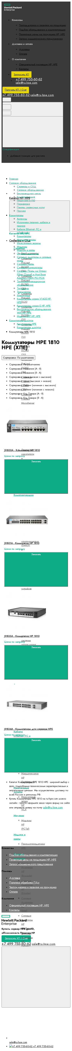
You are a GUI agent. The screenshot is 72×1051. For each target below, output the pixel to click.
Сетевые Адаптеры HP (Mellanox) (27, 922)
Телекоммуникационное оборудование (31, 283)
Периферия (23, 204)
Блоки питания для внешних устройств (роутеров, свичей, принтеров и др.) (27, 590)
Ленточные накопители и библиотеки (27, 456)
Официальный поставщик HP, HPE (38, 64)
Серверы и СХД (26, 186)
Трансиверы (24, 292)
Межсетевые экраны (29, 243)
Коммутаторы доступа (29, 327)
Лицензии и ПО (26, 200)
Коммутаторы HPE (26, 324)
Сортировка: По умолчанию (18, 357)
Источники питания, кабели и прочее (33, 224)
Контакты (24, 69)
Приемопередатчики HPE (33, 846)
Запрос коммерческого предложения (41, 39)
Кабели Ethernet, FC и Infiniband (29, 230)
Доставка (24, 49)
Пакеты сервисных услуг (31, 207)
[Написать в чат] (36, 977)
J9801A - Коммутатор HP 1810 (21, 543)
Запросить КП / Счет (16, 938)
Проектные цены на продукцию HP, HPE (42, 34)
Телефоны (23, 288)
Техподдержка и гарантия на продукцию (42, 25)
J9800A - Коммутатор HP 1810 (22, 450)
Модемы (19, 815)
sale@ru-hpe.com (26, 83)
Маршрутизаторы (26, 239)
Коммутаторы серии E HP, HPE (33, 306)
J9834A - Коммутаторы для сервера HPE (28, 729)
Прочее (21, 211)
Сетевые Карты (25, 264)
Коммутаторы (24, 236)
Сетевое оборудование (30, 190)
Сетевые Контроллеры (29, 267)
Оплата (23, 54)
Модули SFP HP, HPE (28, 316)
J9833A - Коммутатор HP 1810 (22, 636)
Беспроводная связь (29, 193)
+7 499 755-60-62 (29, 79)
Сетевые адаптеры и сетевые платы (34, 258)
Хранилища (23, 295)
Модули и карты (26, 250)
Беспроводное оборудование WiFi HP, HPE (34, 310)
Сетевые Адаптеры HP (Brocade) (27, 869)
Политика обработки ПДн (24, 882)
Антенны (22, 219)
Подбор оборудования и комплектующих (42, 29)
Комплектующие (24, 495)
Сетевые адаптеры (28, 253)
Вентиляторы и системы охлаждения (28, 638)
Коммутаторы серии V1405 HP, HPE (34, 300)
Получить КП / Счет (15, 90)
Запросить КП (21, 74)
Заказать (36, 461)
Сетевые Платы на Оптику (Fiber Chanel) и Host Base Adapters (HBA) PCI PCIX (31, 274)
